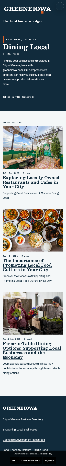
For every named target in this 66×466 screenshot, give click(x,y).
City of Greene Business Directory (23, 419)
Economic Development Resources (24, 439)
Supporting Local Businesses (20, 429)
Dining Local (41, 450)
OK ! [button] (14, 460)
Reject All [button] (49, 460)
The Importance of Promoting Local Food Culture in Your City (27, 265)
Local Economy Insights (17, 450)
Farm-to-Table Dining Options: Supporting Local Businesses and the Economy (32, 350)
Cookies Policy (45, 453)
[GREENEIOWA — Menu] (60, 6)
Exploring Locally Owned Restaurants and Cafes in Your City (31, 182)
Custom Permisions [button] (30, 460)
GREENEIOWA (20, 408)
